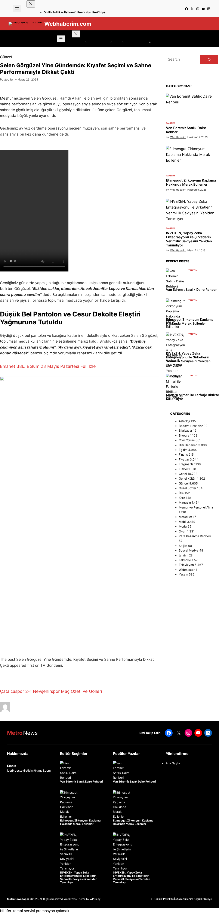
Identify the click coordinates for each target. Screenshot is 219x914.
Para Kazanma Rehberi (195, 536)
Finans (183, 454)
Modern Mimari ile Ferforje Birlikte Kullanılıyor (192, 397)
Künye (101, 12)
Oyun (182, 531)
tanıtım (170, 123)
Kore (182, 497)
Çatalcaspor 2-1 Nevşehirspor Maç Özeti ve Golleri (51, 691)
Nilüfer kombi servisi (17, 911)
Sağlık (183, 545)
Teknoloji (185, 560)
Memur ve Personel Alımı (196, 507)
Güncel (6, 57)
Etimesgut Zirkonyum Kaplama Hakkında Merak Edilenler (191, 182)
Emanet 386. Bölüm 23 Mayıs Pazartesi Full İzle (48, 366)
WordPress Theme (75, 899)
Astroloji (184, 421)
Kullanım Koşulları (85, 12)
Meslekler (185, 517)
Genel (183, 474)
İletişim (69, 12)
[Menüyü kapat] (31, 3)
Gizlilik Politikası (54, 12)
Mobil (182, 521)
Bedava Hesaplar (191, 426)
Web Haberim (178, 137)
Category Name (179, 86)
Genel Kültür (187, 478)
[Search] (209, 59)
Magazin (185, 502)
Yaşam (183, 574)
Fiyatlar (184, 459)
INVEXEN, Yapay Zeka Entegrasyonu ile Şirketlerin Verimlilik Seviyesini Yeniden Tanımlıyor (189, 239)
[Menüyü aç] (17, 8)
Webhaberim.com (67, 24)
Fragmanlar (187, 464)
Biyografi (185, 435)
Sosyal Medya (188, 550)
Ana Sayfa (173, 763)
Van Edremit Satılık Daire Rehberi (186, 130)
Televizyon (186, 565)
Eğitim (183, 450)
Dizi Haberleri (188, 445)
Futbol (183, 469)
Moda (183, 526)
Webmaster (187, 569)
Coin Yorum (187, 440)
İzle (181, 493)
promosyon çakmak (52, 911)
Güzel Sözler (187, 488)
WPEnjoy (95, 899)
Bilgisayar (185, 430)
